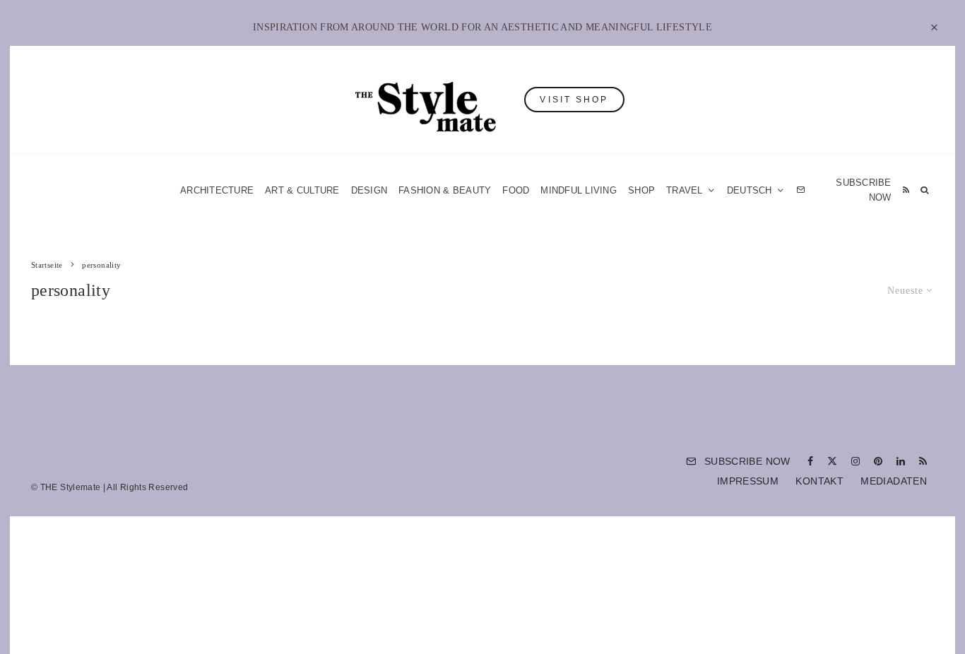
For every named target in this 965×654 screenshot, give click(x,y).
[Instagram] (855, 461)
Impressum (747, 481)
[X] (832, 461)
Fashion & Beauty (444, 190)
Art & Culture (302, 190)
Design (369, 190)
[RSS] (906, 190)
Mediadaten (893, 481)
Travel (684, 190)
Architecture (217, 190)
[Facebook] (810, 461)
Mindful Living (578, 190)
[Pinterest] (878, 461)
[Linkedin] (900, 461)
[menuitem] (756, 190)
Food (515, 190)
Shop (641, 190)
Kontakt (819, 481)
